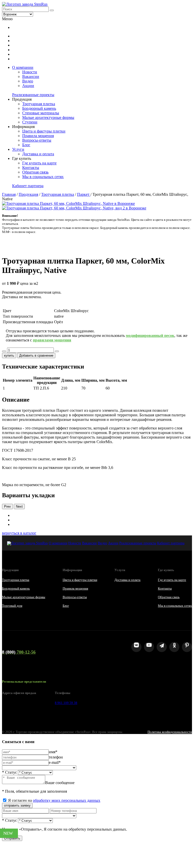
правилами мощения (52, 340)
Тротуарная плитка (38, 104)
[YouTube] (149, 647)
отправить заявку (17, 805)
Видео (27, 81)
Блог (26, 145)
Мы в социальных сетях (43, 177)
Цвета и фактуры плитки (43, 131)
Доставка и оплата (38, 154)
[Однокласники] (174, 647)
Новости (29, 72)
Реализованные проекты (33, 95)
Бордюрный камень (39, 108)
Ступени (29, 122)
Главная (9, 194)
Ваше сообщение (60, 783)
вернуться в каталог (19, 533)
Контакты (30, 167)
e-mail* (55, 762)
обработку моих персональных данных (66, 800)
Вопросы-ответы (36, 140)
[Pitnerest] (187, 647)
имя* (53, 752)
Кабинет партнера (27, 186)
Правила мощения (38, 136)
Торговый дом (12, 606)
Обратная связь (35, 172)
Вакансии (30, 76)
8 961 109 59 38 (66, 703)
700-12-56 (19, 652)
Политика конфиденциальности (170, 732)
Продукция (28, 194)
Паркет (83, 194)
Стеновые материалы (40, 113)
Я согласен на (54, 800)
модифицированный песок (150, 335)
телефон (56, 757)
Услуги (18, 149)
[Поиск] (52, 10)
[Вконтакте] (136, 647)
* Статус (9, 772)
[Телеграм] (162, 647)
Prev (7, 506)
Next (19, 506)
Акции (28, 85)
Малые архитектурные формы (48, 117)
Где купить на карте (39, 163)
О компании (22, 67)
